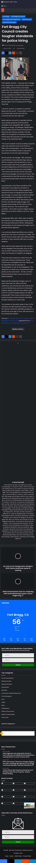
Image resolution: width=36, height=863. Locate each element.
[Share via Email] (17, 53)
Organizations (5, 708)
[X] (6, 53)
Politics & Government (9, 22)
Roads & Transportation (8, 714)
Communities (5, 687)
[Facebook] (3, 53)
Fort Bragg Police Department (11, 19)
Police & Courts (26, 19)
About (11, 856)
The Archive (4, 717)
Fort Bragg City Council (18, 16)
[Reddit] (13, 53)
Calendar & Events (6, 684)
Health (3, 702)
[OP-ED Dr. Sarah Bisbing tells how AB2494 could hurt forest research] (6, 792)
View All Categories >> (8, 724)
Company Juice (18, 853)
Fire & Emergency (6, 696)
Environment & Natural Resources (11, 693)
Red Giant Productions (15, 850)
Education (4, 690)
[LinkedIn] (10, 53)
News (3, 705)
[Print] (20, 53)
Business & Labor (6, 681)
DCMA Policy (18, 856)
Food (2, 699)
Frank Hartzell (19, 45)
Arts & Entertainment (7, 678)
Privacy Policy (27, 856)
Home (6, 856)
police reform (18, 329)
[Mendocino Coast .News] (9, 2)
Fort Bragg (6, 16)
